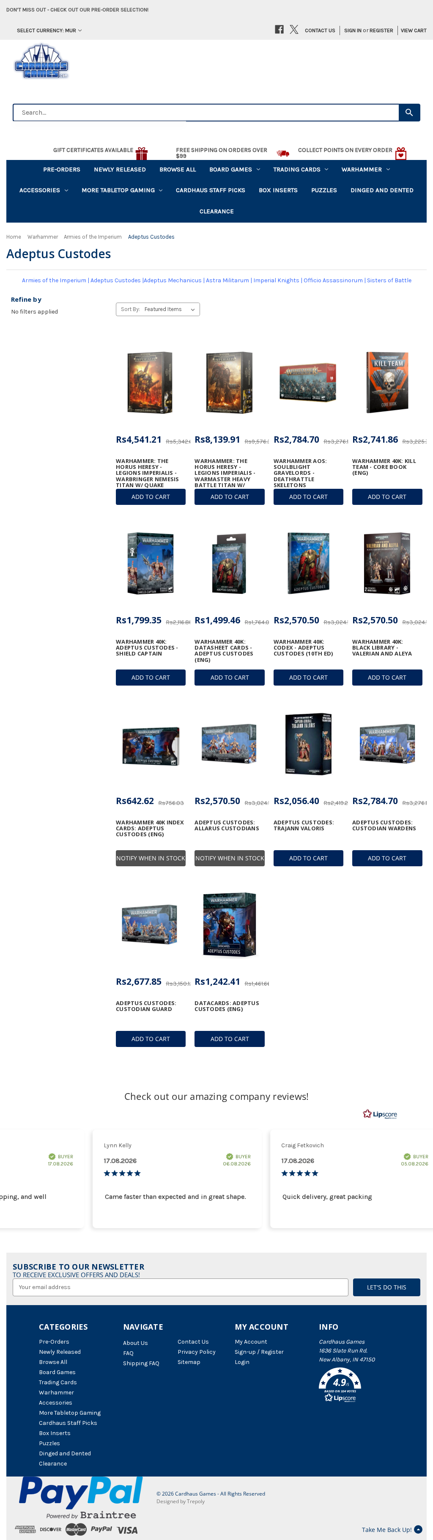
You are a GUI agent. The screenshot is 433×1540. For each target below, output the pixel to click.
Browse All (177, 169)
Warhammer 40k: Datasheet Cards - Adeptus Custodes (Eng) (224, 651)
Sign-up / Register (259, 1351)
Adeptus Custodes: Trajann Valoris (304, 825)
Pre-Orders (61, 169)
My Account (251, 1341)
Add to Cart (151, 497)
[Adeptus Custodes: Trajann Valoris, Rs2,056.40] (308, 744)
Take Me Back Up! (387, 1530)
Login (242, 1362)
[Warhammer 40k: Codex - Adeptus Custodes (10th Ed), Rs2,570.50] (308, 563)
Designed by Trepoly (180, 1501)
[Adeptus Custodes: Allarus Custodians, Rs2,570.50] (229, 744)
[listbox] (171, 309)
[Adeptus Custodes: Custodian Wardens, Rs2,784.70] (387, 744)
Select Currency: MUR (46, 30)
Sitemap (189, 1362)
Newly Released (120, 169)
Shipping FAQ (141, 1363)
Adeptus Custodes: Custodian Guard (146, 1006)
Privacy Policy (197, 1351)
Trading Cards (297, 169)
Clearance (217, 211)
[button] (356, 1386)
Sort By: (130, 309)
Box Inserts (278, 190)
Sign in (353, 30)
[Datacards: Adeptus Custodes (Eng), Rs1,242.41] (229, 924)
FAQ (128, 1353)
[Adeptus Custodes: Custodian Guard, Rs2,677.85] (150, 924)
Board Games (230, 169)
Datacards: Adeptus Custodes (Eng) (227, 1006)
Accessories (39, 190)
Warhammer (362, 169)
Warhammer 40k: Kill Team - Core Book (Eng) (384, 467)
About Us (135, 1343)
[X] (294, 29)
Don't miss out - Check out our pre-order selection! (77, 9)
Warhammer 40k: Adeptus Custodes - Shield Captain (147, 648)
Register (381, 30)
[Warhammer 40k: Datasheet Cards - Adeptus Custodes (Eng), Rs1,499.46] (229, 563)
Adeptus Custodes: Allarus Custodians (227, 825)
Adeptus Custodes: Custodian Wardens (384, 825)
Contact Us (320, 30)
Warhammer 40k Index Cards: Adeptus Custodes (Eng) (150, 828)
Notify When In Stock (150, 858)
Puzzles (324, 190)
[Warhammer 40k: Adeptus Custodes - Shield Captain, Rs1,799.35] (150, 563)
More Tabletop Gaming (118, 190)
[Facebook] (279, 29)
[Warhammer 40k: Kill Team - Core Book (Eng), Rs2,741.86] (387, 382)
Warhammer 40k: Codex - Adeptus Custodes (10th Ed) (303, 648)
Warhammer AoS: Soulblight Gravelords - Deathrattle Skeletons (300, 473)
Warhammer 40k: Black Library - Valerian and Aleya (382, 648)
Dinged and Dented (382, 190)
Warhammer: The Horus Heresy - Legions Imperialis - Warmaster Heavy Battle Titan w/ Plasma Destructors (228, 476)
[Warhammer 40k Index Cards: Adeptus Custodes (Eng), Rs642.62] (150, 744)
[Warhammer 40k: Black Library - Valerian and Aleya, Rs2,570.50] (387, 563)
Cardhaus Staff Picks (210, 190)
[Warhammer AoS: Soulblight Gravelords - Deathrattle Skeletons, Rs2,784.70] (308, 382)
